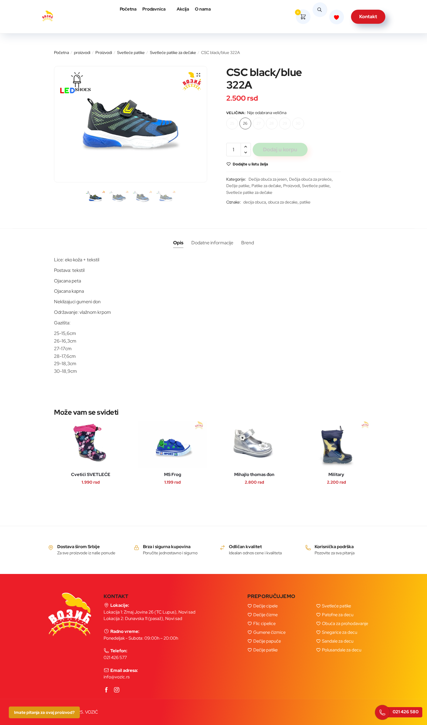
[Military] (336, 444)
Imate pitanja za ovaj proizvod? (44, 712)
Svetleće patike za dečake (173, 52)
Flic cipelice (264, 623)
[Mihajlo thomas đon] (254, 444)
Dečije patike (237, 185)
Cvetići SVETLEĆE (90, 474)
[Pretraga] (319, 16)
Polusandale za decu (341, 650)
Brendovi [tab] (247, 243)
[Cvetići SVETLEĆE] (91, 444)
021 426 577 (115, 657)
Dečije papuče (267, 641)
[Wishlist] (64, 425)
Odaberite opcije (85, 455)
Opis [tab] (178, 243)
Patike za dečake (266, 185)
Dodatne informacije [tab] (212, 243)
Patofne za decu (337, 615)
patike (305, 202)
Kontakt (368, 16)
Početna (61, 52)
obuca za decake (283, 202)
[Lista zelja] (336, 17)
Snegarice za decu (339, 632)
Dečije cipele (265, 606)
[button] (198, 74)
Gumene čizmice (269, 632)
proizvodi (82, 52)
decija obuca (254, 202)
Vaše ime (136, 61)
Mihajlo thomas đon (254, 474)
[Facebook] (106, 690)
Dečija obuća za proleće (310, 179)
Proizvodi (103, 52)
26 (245, 123)
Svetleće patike (131, 52)
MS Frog (172, 474)
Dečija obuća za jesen (268, 179)
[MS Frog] (172, 444)
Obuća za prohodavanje (345, 623)
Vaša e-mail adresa (148, 95)
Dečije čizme (265, 615)
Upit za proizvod (145, 130)
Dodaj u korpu (280, 149)
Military (336, 474)
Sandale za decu (337, 641)
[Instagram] (117, 690)
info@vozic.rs (117, 677)
